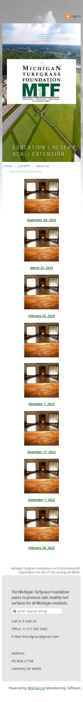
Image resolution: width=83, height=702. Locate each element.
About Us (42, 166)
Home (7, 166)
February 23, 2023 (41, 316)
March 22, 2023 (41, 268)
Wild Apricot (36, 688)
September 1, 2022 (41, 500)
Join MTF (24, 166)
